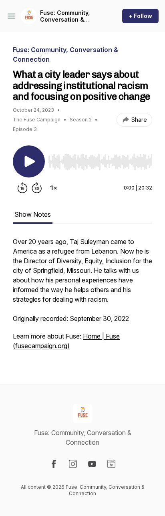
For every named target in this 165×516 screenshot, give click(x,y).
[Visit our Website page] (111, 464)
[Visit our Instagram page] (73, 464)
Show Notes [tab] (32, 214)
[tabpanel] (82, 298)
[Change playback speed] (54, 188)
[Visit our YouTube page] (92, 464)
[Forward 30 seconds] (36, 188)
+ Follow (140, 15)
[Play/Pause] (29, 161)
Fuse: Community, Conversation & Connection (65, 16)
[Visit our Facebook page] (54, 464)
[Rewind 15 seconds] (22, 188)
